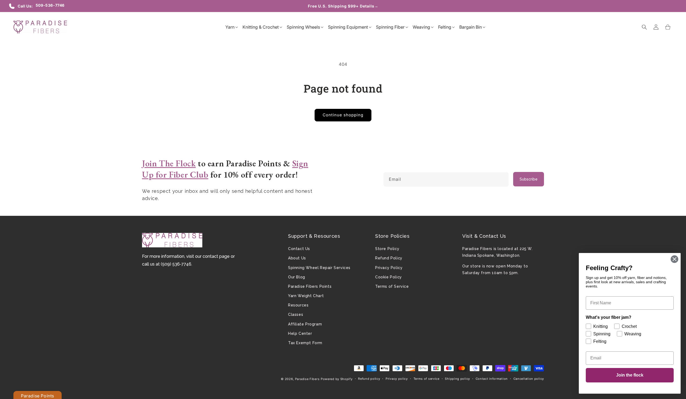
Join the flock (629, 375)
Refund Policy (388, 258)
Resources (298, 305)
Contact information (492, 379)
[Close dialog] (674, 259)
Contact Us (299, 249)
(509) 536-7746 (176, 264)
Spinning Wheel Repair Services (319, 268)
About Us (297, 258)
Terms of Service (392, 286)
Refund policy (369, 379)
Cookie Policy (388, 277)
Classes (295, 314)
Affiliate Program (305, 324)
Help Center (300, 333)
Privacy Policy (388, 268)
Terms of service (426, 379)
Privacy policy (397, 379)
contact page (216, 256)
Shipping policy (457, 379)
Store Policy (387, 249)
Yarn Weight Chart (306, 296)
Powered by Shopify (337, 379)
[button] (229, 27)
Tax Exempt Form (305, 343)
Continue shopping (343, 114)
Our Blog (296, 277)
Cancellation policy (528, 379)
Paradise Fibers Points (309, 286)
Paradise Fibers (307, 379)
